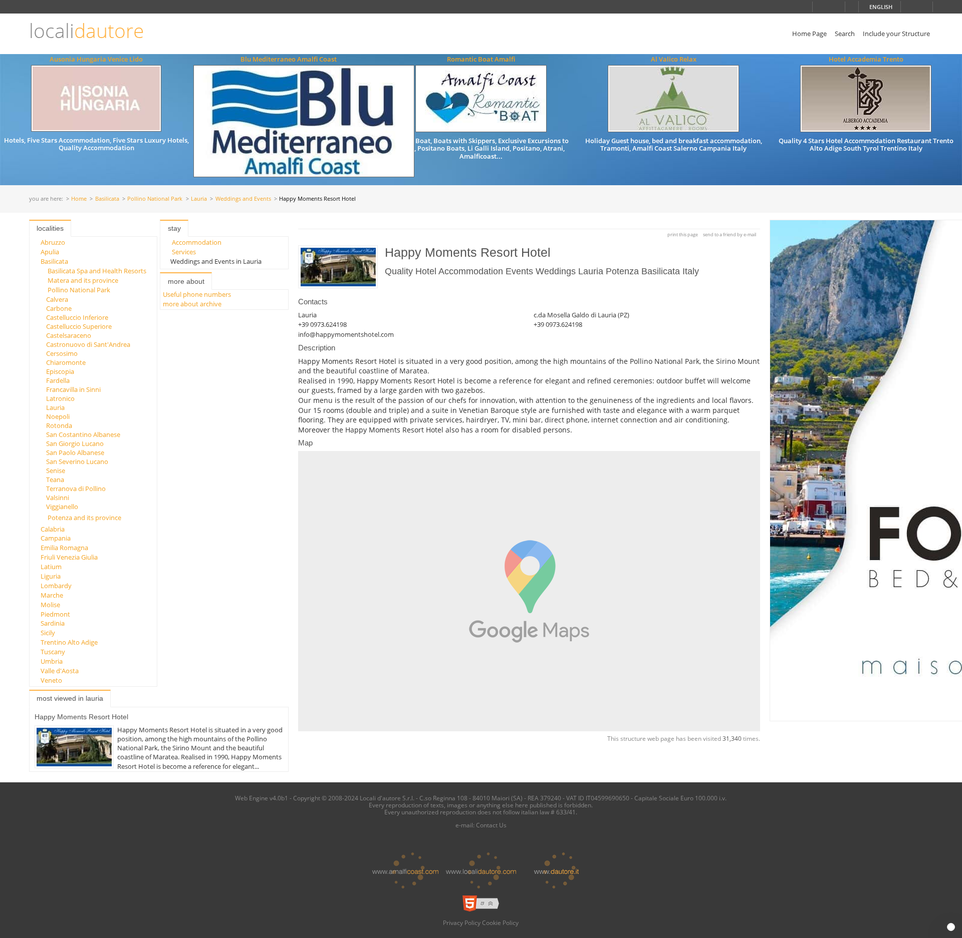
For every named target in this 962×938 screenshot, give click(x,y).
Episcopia (60, 371)
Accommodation (196, 242)
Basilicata (107, 199)
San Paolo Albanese (75, 452)
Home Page (809, 33)
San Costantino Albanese (83, 434)
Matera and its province (83, 280)
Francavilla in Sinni (73, 389)
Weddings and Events (243, 199)
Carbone (59, 308)
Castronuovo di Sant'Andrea (88, 344)
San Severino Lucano (77, 461)
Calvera (57, 299)
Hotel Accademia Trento (866, 59)
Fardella (58, 380)
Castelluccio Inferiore (77, 317)
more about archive (192, 303)
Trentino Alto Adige (69, 642)
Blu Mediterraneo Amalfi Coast (289, 59)
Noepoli (58, 416)
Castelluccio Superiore (79, 326)
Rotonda (59, 425)
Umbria (52, 661)
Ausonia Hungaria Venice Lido (96, 59)
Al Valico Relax (673, 59)
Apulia (50, 251)
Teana (55, 479)
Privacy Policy (461, 922)
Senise (55, 470)
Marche (52, 595)
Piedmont (55, 614)
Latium (51, 566)
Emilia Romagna (64, 547)
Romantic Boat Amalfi (481, 59)
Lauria (199, 199)
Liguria (51, 576)
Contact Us (491, 825)
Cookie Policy (500, 922)
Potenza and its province (84, 517)
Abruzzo (53, 242)
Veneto (51, 680)
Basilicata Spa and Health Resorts (97, 270)
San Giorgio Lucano (75, 443)
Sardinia (53, 623)
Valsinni (57, 497)
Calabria (53, 529)
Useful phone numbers (197, 294)
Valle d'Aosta (60, 670)
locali (86, 31)
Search (845, 33)
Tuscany (53, 651)
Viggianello (62, 506)
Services (184, 251)
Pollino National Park (154, 199)
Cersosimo (62, 353)
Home (79, 199)
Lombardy (56, 585)
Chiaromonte (66, 362)
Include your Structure (896, 33)
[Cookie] (951, 927)
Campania (56, 538)
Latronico (60, 398)
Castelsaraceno (68, 335)
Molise (50, 604)
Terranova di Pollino (76, 488)
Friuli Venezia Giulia (69, 557)
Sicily (48, 632)
